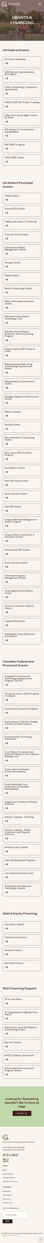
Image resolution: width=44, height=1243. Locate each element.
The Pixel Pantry (12, 1235)
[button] (39, 4)
